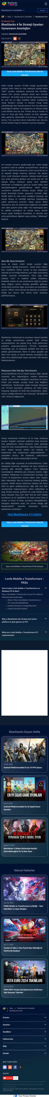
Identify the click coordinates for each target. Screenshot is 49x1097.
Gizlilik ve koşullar (8, 1089)
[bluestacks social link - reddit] (10, 1067)
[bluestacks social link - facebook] (15, 1067)
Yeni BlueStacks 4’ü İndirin (24, 514)
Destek (6, 1053)
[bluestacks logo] (9, 3)
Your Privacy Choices (27, 1096)
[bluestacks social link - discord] (5, 1067)
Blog (9, 17)
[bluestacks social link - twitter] (20, 1067)
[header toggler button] (46, 4)
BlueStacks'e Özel (42, 17)
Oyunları (6, 1025)
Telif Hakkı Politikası (21, 1089)
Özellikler (7, 1032)
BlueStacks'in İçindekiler (23, 17)
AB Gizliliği (32, 1089)
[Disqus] (24, 682)
